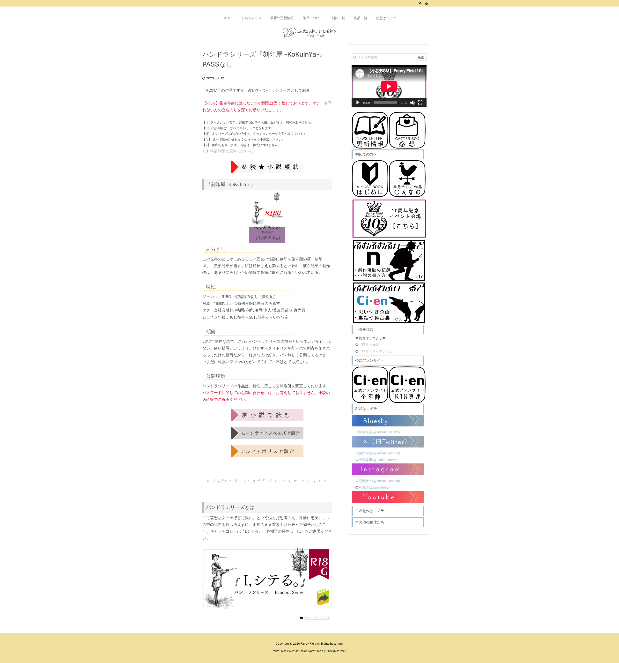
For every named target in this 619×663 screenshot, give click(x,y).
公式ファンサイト (369, 360)
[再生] (357, 102)
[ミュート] (412, 102)
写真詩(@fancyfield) (374, 487)
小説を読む (364, 329)
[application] (389, 86)
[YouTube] (426, 3)
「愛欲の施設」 (370, 345)
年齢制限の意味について (231, 151)
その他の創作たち (369, 522)
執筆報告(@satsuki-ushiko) (379, 432)
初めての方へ (366, 154)
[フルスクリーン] (420, 102)
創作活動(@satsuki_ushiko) (379, 453)
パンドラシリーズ (317, 618)
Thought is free (335, 651)
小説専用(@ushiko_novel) (378, 460)
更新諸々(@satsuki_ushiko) (379, 481)
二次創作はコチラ (369, 510)
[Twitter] (419, 3)
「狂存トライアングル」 (377, 351)
